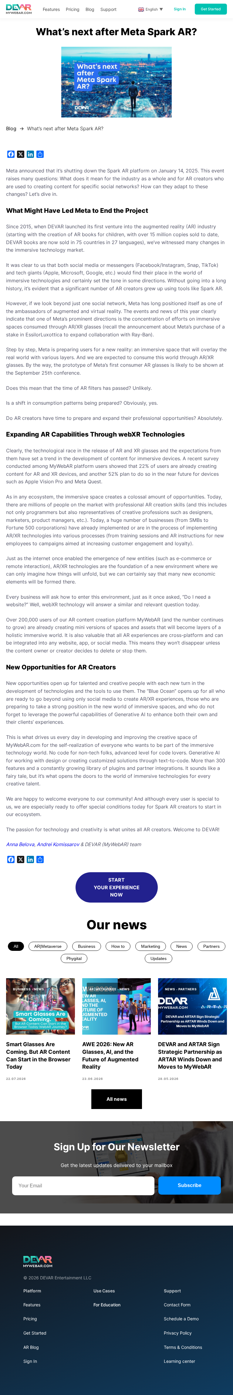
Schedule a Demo (181, 1318)
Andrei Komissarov (58, 844)
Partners (211, 946)
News (181, 946)
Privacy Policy (178, 1332)
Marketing (150, 946)
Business (86, 946)
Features (31, 1304)
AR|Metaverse (48, 946)
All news (116, 1099)
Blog (11, 128)
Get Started (211, 9)
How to (118, 946)
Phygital (74, 958)
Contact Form (177, 1304)
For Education (106, 1304)
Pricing (30, 1318)
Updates (158, 958)
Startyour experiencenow (117, 887)
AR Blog (31, 1347)
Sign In (180, 9)
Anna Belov (19, 844)
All (16, 946)
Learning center (179, 1361)
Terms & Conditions (183, 1347)
